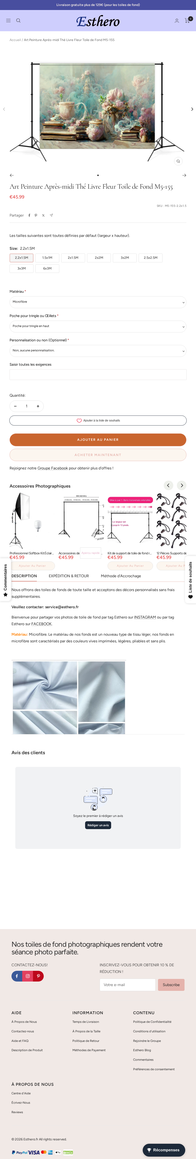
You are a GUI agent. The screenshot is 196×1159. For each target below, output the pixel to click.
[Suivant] (184, 175)
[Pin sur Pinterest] (36, 215)
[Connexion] (177, 21)
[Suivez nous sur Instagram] (27, 976)
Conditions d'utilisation (149, 1031)
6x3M (47, 268)
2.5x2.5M (151, 258)
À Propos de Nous (24, 1022)
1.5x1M (47, 258)
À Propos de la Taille (86, 1031)
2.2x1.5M (21, 258)
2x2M (99, 258)
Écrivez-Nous (20, 1102)
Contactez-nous (22, 1031)
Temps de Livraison (85, 1022)
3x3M (21, 268)
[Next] (192, 109)
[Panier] (187, 20)
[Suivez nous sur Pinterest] (38, 976)
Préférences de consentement (154, 1069)
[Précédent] (12, 175)
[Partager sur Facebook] (29, 215)
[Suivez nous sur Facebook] (16, 976)
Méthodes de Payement (89, 1050)
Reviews (17, 1112)
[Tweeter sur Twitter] (43, 215)
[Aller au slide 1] (98, 175)
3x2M (125, 258)
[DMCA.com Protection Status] (68, 1152)
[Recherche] (18, 20)
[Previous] (168, 485)
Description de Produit (27, 1050)
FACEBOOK (41, 624)
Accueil (15, 40)
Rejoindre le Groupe (147, 1041)
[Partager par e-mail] (51, 215)
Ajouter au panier (32, 565)
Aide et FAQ (19, 1041)
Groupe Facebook (53, 468)
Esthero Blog (142, 1050)
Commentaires (143, 1059)
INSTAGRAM (145, 617)
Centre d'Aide (21, 1093)
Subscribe (171, 984)
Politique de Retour (85, 1041)
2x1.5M (73, 258)
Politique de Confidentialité (152, 1022)
